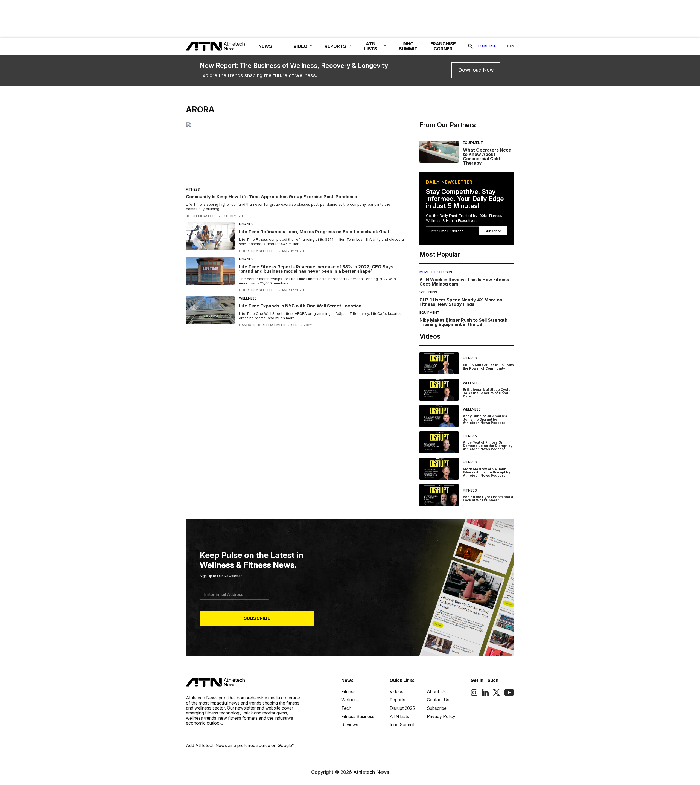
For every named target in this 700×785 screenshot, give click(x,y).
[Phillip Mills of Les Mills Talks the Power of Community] (439, 363)
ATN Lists (399, 716)
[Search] (470, 46)
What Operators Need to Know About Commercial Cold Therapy (487, 156)
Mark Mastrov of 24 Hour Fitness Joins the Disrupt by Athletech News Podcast (486, 472)
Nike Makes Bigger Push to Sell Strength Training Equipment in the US (463, 322)
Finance (246, 224)
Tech (346, 708)
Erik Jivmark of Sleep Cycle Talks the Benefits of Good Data (487, 393)
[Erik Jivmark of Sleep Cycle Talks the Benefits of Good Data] (439, 390)
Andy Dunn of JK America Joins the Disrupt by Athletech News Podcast (485, 419)
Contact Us (438, 699)
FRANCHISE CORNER (443, 46)
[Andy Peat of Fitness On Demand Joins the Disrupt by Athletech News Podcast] (439, 442)
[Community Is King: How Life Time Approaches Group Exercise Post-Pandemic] (295, 152)
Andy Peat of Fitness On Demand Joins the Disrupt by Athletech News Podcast (487, 445)
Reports (397, 699)
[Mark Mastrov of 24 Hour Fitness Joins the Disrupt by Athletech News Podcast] (439, 469)
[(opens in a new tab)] (474, 694)
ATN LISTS (370, 46)
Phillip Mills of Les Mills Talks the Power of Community (488, 366)
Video (300, 46)
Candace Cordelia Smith (262, 325)
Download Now (476, 70)
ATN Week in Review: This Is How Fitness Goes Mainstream (464, 282)
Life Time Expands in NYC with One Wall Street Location (300, 306)
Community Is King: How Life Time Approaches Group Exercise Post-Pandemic (271, 196)
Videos (396, 691)
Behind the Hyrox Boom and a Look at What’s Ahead (488, 498)
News (347, 680)
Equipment (473, 143)
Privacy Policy (441, 716)
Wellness (248, 298)
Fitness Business (357, 716)
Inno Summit (402, 724)
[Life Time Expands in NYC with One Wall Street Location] (210, 311)
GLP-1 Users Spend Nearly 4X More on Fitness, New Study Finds (460, 302)
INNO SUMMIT (408, 46)
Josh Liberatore (201, 216)
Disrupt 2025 (402, 708)
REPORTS (335, 46)
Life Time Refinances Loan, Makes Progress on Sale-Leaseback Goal (314, 231)
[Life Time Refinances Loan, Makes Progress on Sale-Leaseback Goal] (210, 237)
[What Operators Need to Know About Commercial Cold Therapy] (439, 153)
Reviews (349, 724)
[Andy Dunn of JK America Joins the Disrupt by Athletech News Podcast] (439, 416)
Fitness (193, 189)
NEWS (265, 46)
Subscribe (487, 46)
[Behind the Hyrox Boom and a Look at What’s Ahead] (439, 495)
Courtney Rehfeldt (257, 251)
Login (509, 46)
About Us (436, 691)
